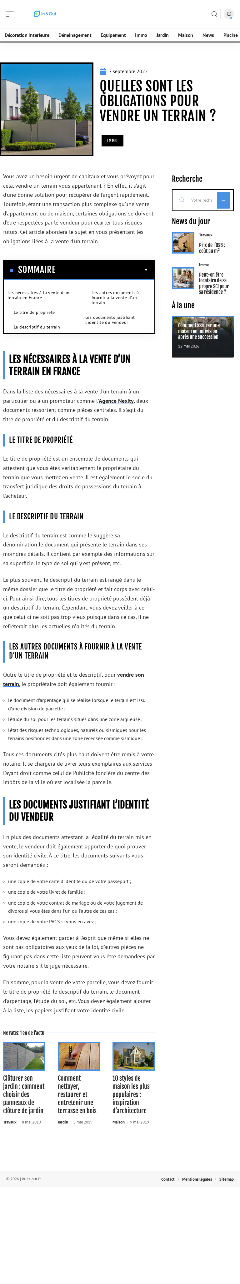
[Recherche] (214, 14)
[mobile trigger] (11, 14)
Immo (112, 140)
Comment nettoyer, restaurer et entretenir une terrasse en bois (77, 1094)
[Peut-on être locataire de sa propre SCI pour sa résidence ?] (183, 278)
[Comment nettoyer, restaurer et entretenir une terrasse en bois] (78, 1056)
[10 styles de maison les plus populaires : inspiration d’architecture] (133, 1056)
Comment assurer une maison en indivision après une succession (199, 331)
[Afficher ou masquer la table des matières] (102, 270)
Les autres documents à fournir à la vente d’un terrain (115, 297)
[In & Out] (45, 14)
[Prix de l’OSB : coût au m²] (183, 243)
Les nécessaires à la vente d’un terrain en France (38, 295)
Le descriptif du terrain (37, 327)
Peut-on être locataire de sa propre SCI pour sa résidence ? (214, 283)
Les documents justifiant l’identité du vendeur (110, 319)
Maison (118, 1122)
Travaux (10, 1122)
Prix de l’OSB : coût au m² (212, 248)
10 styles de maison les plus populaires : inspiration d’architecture (131, 1094)
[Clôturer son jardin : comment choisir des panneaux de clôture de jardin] (24, 1056)
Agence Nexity (116, 400)
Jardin (63, 1122)
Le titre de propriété (34, 312)
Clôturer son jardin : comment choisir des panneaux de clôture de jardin (23, 1094)
